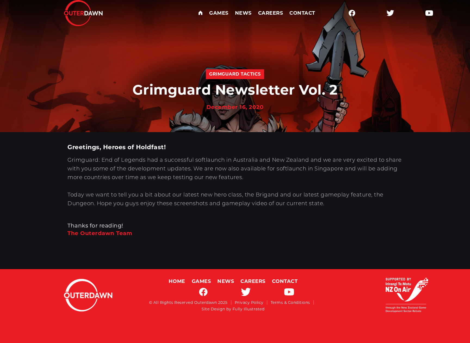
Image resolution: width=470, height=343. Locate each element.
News (243, 13)
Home (177, 281)
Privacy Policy (249, 302)
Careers (270, 13)
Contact (302, 13)
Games (218, 13)
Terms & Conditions (290, 302)
